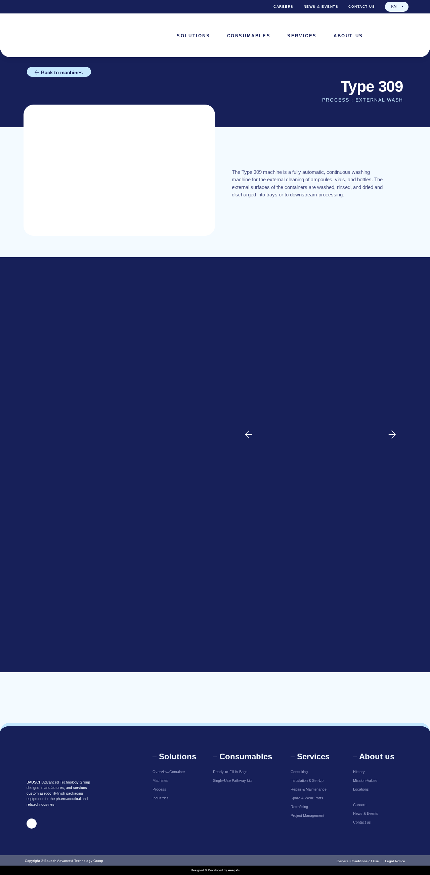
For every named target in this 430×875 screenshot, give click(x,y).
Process (159, 789)
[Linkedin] (403, 35)
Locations (361, 789)
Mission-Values (365, 780)
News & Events (321, 6)
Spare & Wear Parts (307, 798)
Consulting (299, 772)
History (359, 772)
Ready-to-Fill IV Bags (230, 772)
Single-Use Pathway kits (233, 780)
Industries (161, 798)
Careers (283, 6)
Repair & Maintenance (309, 789)
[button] (396, 6)
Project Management (307, 815)
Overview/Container (169, 772)
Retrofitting (299, 807)
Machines (160, 780)
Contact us (361, 6)
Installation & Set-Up (307, 780)
